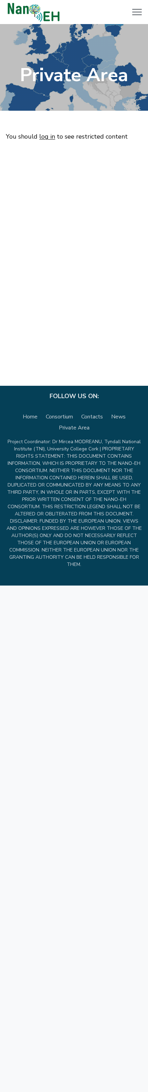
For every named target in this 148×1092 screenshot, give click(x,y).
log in (47, 136)
